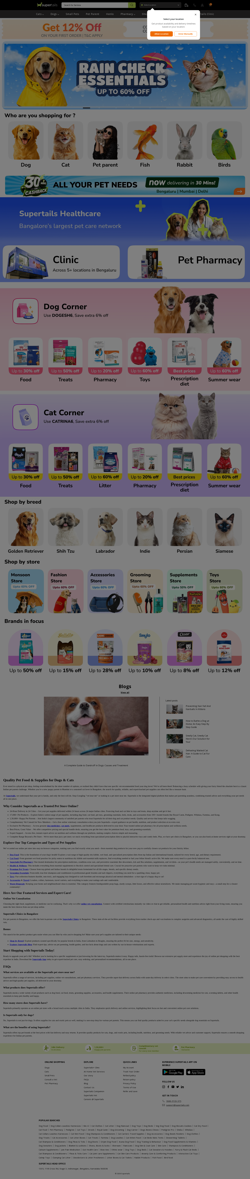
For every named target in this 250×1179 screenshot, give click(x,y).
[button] (173, 14)
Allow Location (162, 34)
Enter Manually (186, 34)
